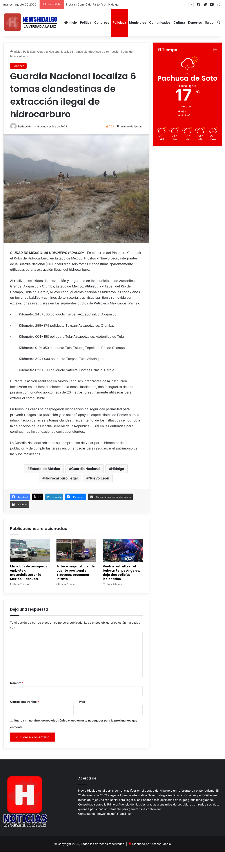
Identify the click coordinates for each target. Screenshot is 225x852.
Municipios (137, 22)
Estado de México (45, 468)
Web (82, 701)
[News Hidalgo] (30, 22)
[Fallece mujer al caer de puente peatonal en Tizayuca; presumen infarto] (76, 550)
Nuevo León (99, 478)
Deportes (195, 22)
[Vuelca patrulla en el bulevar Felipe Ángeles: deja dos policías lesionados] (123, 550)
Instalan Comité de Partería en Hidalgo (96, 4)
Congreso (101, 22)
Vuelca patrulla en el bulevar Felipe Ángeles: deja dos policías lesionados (121, 572)
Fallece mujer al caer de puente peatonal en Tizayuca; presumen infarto (75, 572)
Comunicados (160, 22)
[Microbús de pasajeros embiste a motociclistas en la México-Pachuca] (30, 550)
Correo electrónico (24, 701)
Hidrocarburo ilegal (61, 478)
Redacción (24, 126)
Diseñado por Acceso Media (151, 844)
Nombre (17, 683)
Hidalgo (117, 468)
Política (85, 22)
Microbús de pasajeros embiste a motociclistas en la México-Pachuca (28, 572)
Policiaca (119, 22)
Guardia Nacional (85, 468)
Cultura (179, 22)
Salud (209, 22)
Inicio (72, 22)
